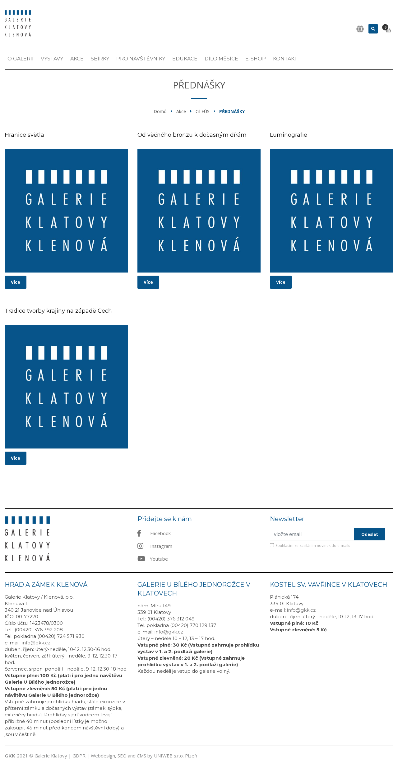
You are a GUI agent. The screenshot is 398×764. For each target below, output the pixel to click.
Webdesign (103, 755)
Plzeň (191, 755)
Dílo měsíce (221, 59)
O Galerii (20, 59)
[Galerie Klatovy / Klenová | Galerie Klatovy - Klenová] (18, 23)
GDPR (79, 755)
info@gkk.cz (36, 643)
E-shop (255, 59)
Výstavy (52, 59)
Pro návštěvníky (140, 59)
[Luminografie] (331, 211)
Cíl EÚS (203, 111)
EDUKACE (184, 59)
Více (15, 282)
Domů (160, 111)
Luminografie (288, 134)
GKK (10, 756)
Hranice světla (24, 134)
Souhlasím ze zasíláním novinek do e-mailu (312, 545)
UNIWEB (163, 755)
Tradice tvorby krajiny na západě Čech (58, 310)
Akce (77, 59)
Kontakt (285, 59)
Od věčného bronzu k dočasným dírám (192, 134)
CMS (141, 755)
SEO (122, 755)
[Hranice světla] (66, 211)
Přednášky (232, 111)
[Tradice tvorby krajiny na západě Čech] (66, 386)
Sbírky (100, 59)
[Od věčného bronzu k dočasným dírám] (199, 211)
